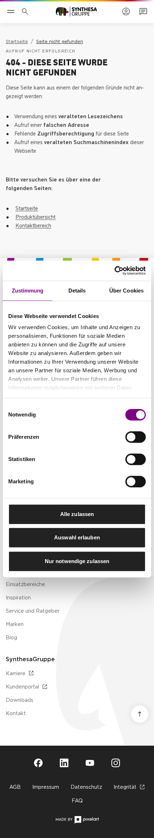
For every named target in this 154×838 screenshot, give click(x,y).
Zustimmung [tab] (28, 290)
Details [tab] (77, 290)
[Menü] (11, 11)
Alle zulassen (77, 514)
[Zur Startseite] (76, 11)
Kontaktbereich (33, 225)
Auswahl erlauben (77, 537)
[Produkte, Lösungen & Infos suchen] (26, 11)
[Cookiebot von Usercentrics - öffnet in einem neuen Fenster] (114, 270)
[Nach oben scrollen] (139, 714)
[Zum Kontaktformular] (143, 11)
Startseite (26, 208)
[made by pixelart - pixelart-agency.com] (77, 820)
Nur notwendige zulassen (77, 561)
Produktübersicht (35, 216)
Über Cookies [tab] (126, 290)
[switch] (135, 437)
